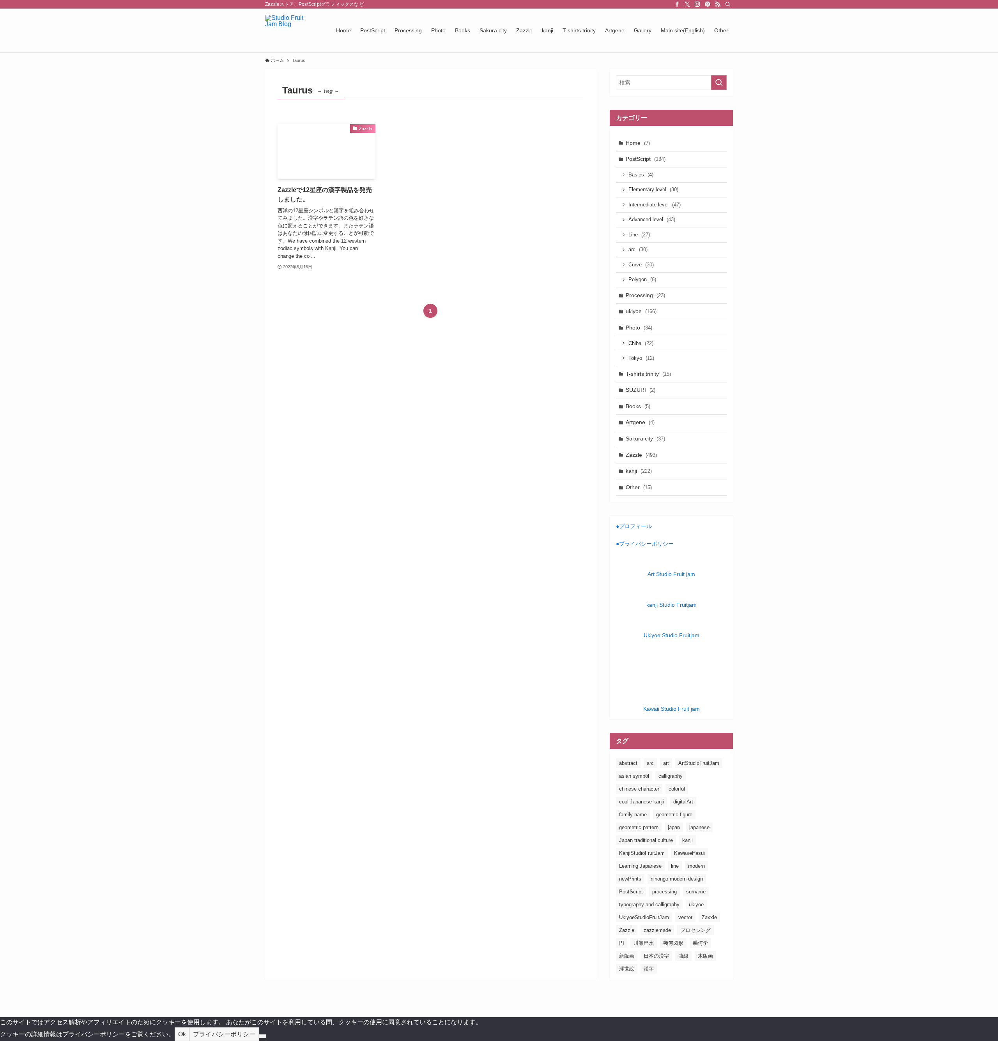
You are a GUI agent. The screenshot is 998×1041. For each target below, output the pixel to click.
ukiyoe (641, 311)
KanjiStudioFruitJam (642, 853)
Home (638, 143)
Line (639, 235)
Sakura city (645, 438)
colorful (677, 789)
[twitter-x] (687, 4)
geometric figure (674, 814)
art (666, 763)
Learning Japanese (640, 866)
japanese (699, 827)
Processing (645, 295)
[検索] (728, 4)
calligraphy (670, 776)
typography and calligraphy (649, 904)
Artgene (640, 422)
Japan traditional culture (646, 840)
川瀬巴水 (643, 943)
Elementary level (653, 189)
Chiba (640, 343)
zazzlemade (657, 930)
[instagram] (697, 4)
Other (639, 487)
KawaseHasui (689, 853)
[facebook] (677, 4)
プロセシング (695, 930)
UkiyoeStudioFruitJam (644, 917)
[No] (262, 1036)
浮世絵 (626, 969)
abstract (628, 763)
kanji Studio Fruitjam (671, 605)
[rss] (718, 4)
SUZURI (640, 390)
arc (638, 249)
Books (638, 406)
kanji (639, 471)
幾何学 (700, 943)
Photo (639, 327)
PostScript (645, 159)
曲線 (683, 956)
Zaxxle (709, 917)
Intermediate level (654, 205)
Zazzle (641, 455)
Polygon (642, 279)
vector (685, 917)
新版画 (626, 956)
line (675, 866)
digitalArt (683, 802)
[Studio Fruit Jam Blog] (290, 30)
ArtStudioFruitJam (698, 763)
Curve (641, 265)
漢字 (649, 969)
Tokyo (641, 358)
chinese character (639, 789)
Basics (640, 175)
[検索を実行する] (719, 82)
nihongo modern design (677, 879)
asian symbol (634, 776)
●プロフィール (634, 526)
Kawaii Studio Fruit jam (671, 709)
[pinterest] (707, 4)
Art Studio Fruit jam (671, 574)
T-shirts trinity (648, 374)
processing (664, 892)
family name (633, 814)
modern (696, 866)
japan (674, 827)
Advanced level (651, 219)
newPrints (630, 879)
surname (696, 892)
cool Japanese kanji (641, 802)
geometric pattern (638, 827)
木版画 (705, 956)
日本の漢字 (656, 956)
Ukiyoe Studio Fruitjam (671, 635)
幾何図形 (673, 943)
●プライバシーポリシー (645, 544)
